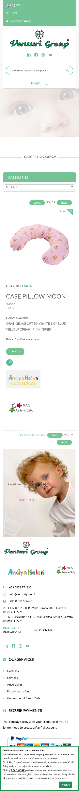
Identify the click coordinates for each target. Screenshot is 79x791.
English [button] (15, 5)
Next (64, 202)
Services (12, 677)
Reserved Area (20, 21)
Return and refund (18, 691)
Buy (17, 351)
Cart (13, 13)
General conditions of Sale (23, 698)
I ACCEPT (65, 785)
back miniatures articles (32, 435)
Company (13, 671)
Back (37, 202)
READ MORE (18, 770)
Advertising (14, 684)
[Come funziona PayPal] (39, 744)
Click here (26, 500)
